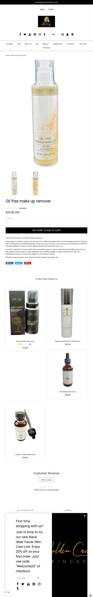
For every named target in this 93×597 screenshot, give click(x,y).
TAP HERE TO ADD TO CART (46, 230)
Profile (51, 9)
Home (8, 55)
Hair (37, 44)
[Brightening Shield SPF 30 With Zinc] (67, 313)
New (19, 44)
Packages (9, 44)
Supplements (57, 44)
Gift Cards (83, 44)
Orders (42, 9)
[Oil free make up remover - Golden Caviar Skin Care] (15, 183)
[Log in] (67, 34)
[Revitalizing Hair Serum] (67, 369)
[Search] (62, 34)
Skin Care (28, 44)
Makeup (46, 44)
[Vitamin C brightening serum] (25, 426)
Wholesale (46, 48)
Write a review (46, 480)
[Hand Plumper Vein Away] (25, 313)
